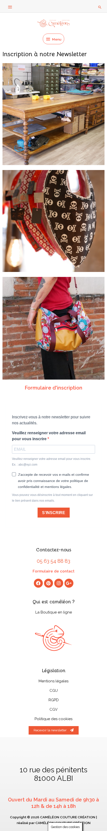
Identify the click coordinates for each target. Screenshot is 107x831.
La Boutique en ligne (53, 612)
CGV (53, 709)
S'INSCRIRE (53, 513)
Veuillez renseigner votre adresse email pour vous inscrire (49, 436)
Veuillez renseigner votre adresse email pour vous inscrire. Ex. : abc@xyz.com (51, 461)
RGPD (54, 700)
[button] (100, 7)
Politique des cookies (53, 719)
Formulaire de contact (53, 571)
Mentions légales (53, 681)
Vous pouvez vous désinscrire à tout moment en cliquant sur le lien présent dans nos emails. (52, 497)
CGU (54, 690)
